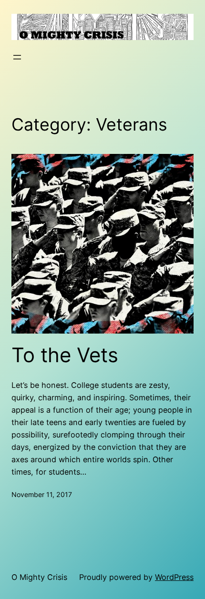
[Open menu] (17, 57)
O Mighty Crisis (39, 577)
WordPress (174, 577)
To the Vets (64, 355)
